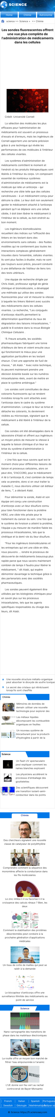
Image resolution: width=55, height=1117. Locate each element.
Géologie (22, 1105)
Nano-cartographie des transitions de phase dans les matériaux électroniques (25, 1033)
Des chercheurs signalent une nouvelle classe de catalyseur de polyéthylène (25, 842)
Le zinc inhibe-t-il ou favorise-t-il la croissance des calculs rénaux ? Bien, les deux (24, 902)
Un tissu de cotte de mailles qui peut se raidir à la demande (25, 967)
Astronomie (45, 14)
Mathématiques (35, 1105)
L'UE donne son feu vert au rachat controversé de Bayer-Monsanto (25, 1087)
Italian (21, 1101)
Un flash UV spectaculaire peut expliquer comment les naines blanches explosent (31, 764)
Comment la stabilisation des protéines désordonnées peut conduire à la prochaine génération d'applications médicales (24, 936)
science (10, 21)
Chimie (27, 14)
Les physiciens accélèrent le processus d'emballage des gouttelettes (31, 778)
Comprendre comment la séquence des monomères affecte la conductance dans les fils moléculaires (25, 871)
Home (9, 14)
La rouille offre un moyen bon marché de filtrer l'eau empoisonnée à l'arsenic (24, 1060)
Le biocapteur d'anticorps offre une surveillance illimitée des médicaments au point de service (25, 996)
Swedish (8, 1105)
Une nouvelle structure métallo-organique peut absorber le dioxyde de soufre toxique (30, 681)
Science (23, 21)
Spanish (35, 1101)
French (8, 1101)
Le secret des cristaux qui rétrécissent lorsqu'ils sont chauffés (27, 689)
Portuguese (49, 1101)
